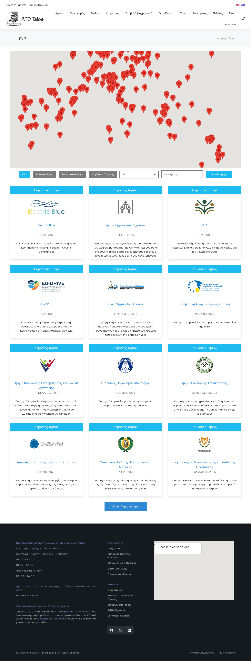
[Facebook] (111, 630)
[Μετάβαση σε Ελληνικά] (243, 5)
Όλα (24, 174)
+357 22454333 (37, 5)
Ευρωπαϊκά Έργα (72, 174)
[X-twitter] (120, 630)
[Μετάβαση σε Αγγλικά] (237, 5)
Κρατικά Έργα (44, 174)
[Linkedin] (129, 630)
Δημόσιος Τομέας (103, 174)
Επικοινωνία (227, 652)
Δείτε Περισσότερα (125, 506)
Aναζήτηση (219, 174)
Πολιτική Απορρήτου (201, 652)
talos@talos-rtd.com (71, 611)
